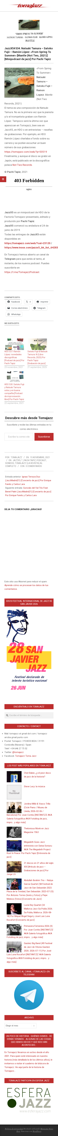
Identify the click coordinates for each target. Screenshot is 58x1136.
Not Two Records (22, 164)
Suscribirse (44, 436)
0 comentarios (34, 466)
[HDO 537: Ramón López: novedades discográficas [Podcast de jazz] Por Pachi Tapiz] (14, 344)
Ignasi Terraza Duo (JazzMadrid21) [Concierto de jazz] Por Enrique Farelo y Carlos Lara (28, 480)
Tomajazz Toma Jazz (25, 756)
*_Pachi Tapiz (28, 460)
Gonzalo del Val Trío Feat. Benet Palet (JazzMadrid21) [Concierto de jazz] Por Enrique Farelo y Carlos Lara (28, 492)
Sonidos (9, 463)
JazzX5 (17, 460)
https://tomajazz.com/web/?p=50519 (25, 151)
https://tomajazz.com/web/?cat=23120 (27, 243)
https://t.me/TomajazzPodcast (21, 272)
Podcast (41, 460)
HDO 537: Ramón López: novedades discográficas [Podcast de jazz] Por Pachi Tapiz (14, 357)
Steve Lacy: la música (34, 786)
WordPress (37, 1131)
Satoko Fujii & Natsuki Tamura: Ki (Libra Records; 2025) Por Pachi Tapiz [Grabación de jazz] (37, 357)
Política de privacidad (14, 1128)
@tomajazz (18, 752)
